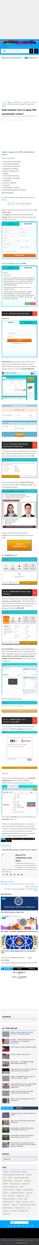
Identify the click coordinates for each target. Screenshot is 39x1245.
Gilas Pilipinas (8, 1189)
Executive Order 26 (10, 1186)
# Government (28, 839)
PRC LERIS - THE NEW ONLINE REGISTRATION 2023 (19, 931)
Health (5, 1192)
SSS (28, 1208)
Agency (9, 102)
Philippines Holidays (27, 1205)
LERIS (3, 898)
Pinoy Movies (8, 1208)
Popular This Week (7, 1108)
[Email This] (2, 960)
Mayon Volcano (9, 1198)
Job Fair (11, 1195)
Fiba (21, 1186)
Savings (6, 1211)
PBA (31, 1201)
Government (26, 102)
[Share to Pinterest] (8, 960)
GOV (17, 57)
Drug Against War (21, 1177)
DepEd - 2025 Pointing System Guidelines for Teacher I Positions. (23, 1041)
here (6, 200)
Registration (20, 1208)
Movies (19, 1198)
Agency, (30, 119)
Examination (17, 102)
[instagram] (29, 1226)
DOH (4, 1177)
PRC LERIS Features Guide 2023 (12, 912)
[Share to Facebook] (7, 960)
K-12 (27, 1195)
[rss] (23, 1226)
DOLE (10, 1177)
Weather (6, 1214)
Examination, (5, 121)
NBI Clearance (8, 1201)
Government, (13, 121)
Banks (24, 1171)
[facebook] (6, 1226)
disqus (19, 968)
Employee (18, 1180)
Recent (19, 1108)
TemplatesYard (10, 1243)
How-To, (20, 121)
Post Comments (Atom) (17, 966)
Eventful (27, 1180)
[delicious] (32, 1226)
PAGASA (25, 1201)
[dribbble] (21, 1226)
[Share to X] (5, 960)
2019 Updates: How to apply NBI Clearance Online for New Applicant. (23, 1085)
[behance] (26, 1226)
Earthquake (7, 1180)
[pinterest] (15, 1226)
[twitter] (9, 1226)
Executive (25, 1183)
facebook (31, 968)
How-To (34, 102)
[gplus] (12, 1226)
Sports (13, 1211)
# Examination (18, 839)
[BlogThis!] (3, 960)
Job (4, 1195)
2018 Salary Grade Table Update (19, 313)
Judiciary (20, 1195)
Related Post (6, 894)
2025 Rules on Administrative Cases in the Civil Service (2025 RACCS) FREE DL (23, 1144)
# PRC (9, 841)
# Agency (9, 839)
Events (5, 1183)
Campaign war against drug (14, 1174)
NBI (26, 1198)
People (15, 1205)
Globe (18, 1189)
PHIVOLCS (6, 1205)
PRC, (24, 121)
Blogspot (30, 1243)
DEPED (29, 1174)
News (18, 1201)
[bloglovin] (18, 1226)
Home (3, 102)
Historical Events (17, 1192)
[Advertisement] (19, 19)
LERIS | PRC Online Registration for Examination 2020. (18, 952)
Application (15, 1171)
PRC (4, 104)
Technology (23, 1211)
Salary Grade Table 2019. (20, 1054)
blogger (7, 968)
